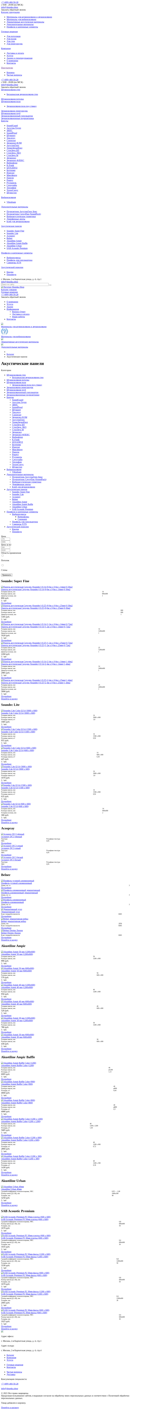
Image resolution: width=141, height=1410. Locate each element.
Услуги (10, 55)
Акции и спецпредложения (19, 58)
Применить (6, 575)
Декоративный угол (10, 912)
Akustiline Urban (14, 246)
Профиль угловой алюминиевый (16, 883)
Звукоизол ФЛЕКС (15, 160)
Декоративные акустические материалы (25, 22)
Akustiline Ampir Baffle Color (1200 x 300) (20, 1159)
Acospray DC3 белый (11, 860)
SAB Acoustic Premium (17, 248)
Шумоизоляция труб (10, 113)
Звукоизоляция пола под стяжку (22, 106)
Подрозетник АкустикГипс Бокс (22, 211)
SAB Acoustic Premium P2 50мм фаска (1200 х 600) (24, 1257)
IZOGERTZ (12, 168)
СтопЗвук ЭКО (14, 153)
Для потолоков (14, 36)
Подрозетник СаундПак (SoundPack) (24, 214)
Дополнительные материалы (20, 24)
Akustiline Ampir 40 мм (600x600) (16, 1004)
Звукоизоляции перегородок (14, 111)
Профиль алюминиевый (12, 902)
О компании (12, 60)
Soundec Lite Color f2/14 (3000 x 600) (18, 713)
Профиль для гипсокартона (19, 260)
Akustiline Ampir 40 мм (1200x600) (17, 987)
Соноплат (11, 140)
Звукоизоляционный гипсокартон (17, 116)
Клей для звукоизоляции (18, 221)
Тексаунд (11, 138)
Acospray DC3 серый (11, 848)
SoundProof (12, 133)
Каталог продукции (10, 12)
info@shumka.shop (9, 7)
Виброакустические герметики (21, 216)
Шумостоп (12, 193)
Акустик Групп (14, 128)
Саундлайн (12, 185)
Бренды (4, 121)
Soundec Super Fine (15, 231)
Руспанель (11, 183)
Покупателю (7, 68)
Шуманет (11, 135)
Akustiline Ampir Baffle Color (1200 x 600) (20, 1140)
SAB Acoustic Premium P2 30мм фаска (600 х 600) (24, 1312)
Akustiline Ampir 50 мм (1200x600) (17, 954)
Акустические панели (11, 226)
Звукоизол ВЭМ (14, 143)
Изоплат (10, 173)
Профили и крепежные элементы (22, 27)
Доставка (11, 1374)
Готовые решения (9, 31)
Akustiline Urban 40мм (11, 1189)
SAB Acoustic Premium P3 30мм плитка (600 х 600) (24, 1238)
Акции (10, 307)
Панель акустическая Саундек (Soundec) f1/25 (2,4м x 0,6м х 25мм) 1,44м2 (35, 683)
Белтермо (11, 170)
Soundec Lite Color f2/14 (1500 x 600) (18, 732)
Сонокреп (22, 519)
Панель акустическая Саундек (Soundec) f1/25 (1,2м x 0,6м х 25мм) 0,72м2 (35, 645)
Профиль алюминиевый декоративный (19, 893)
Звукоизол (11, 158)
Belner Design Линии (11, 933)
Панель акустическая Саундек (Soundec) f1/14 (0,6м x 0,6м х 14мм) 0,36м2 (35, 589)
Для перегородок (15, 44)
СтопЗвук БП (13, 150)
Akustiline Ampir (14, 241)
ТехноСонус (12, 190)
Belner (9, 238)
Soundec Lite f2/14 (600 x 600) (15, 806)
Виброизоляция (8, 197)
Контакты (11, 63)
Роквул (10, 180)
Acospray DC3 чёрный (11, 836)
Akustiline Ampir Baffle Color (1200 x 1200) (20, 1121)
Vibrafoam (11, 202)
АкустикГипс (13, 145)
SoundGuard (12, 125)
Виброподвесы (14, 257)
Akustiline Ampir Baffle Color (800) (17, 1103)
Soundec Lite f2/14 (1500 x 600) (15, 788)
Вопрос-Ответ (18, 311)
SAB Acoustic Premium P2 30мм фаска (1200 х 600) (24, 1294)
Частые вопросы (14, 75)
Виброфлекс (23, 517)
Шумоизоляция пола (11, 101)
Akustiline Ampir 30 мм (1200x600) (17, 1020)
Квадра (10, 272)
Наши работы (18, 316)
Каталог (10, 1355)
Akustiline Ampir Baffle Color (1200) (17, 1065)
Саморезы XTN (14, 262)
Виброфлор (12, 163)
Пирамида (11, 274)
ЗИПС (10, 130)
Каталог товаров (9, 289)
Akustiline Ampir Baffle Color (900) (17, 1084)
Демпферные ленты (16, 219)
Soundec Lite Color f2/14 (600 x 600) (17, 750)
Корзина (10, 72)
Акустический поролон (12, 267)
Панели (10, 178)
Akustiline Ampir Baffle (17, 243)
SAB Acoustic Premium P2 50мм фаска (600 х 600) (24, 1275)
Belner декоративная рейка (13, 921)
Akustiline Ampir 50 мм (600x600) (16, 971)
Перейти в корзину (10, 1407)
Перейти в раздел (9, 699)
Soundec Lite (12, 233)
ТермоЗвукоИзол (14, 148)
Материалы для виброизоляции (21, 19)
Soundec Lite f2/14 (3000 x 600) (15, 769)
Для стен (11, 41)
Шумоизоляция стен (10, 89)
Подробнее (6, 603)
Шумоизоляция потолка (12, 99)
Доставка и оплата (15, 53)
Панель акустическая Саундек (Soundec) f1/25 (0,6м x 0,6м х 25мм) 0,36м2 (35, 608)
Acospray (11, 236)
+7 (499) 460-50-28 (9, 2)
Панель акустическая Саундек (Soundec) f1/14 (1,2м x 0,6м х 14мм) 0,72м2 (35, 627)
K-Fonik (10, 165)
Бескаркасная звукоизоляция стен (22, 94)
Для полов (11, 39)
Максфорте (12, 175)
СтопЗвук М (12, 155)
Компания (6, 48)
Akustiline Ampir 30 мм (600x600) (16, 1037)
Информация (13, 309)
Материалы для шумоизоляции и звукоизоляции (29, 17)
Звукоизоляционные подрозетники (17, 118)
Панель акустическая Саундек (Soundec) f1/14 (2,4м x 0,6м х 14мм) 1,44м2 (35, 664)
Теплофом (11, 188)
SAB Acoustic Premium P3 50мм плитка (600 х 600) (24, 1219)
